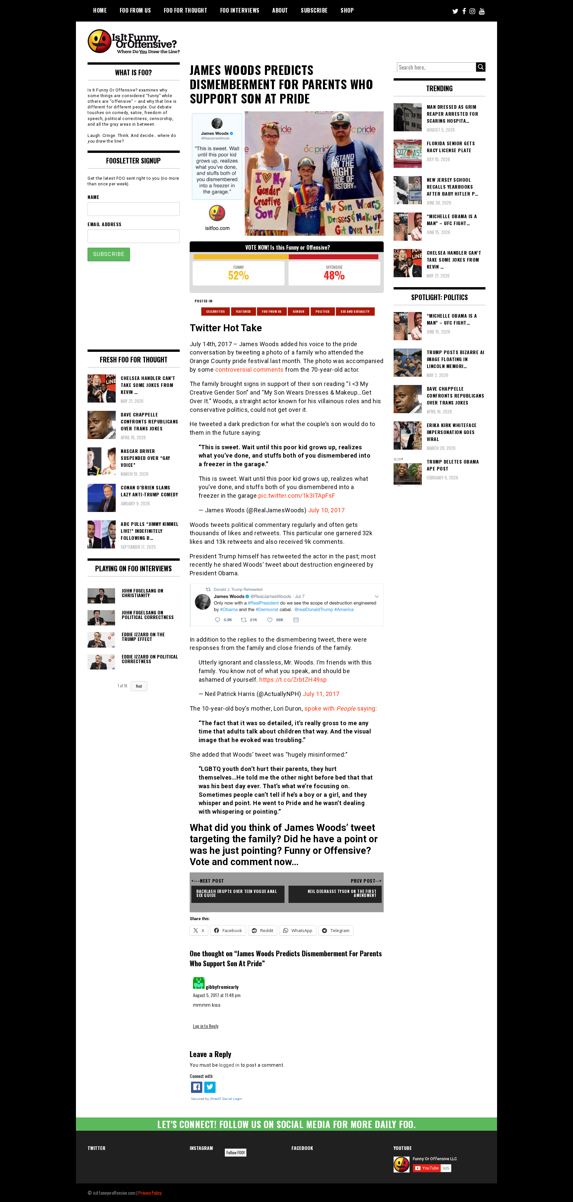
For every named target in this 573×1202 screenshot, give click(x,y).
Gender (298, 311)
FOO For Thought (186, 10)
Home (100, 10)
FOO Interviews (240, 10)
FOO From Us (135, 10)
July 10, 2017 (326, 510)
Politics (323, 311)
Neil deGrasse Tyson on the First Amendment (343, 893)
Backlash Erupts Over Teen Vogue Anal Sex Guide (237, 893)
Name (93, 196)
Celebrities (215, 311)
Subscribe (314, 10)
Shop (347, 10)
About (280, 10)
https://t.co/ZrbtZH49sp (293, 679)
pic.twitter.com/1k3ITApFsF (296, 495)
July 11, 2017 (321, 693)
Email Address (105, 224)
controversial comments (249, 369)
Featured (243, 311)
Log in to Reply (205, 1025)
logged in (229, 1065)
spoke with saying (339, 708)
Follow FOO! (235, 1152)
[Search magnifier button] (480, 67)
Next (139, 686)
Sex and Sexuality (355, 311)
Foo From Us (272, 311)
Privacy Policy (149, 1192)
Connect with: (201, 1075)
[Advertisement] (361, 40)
